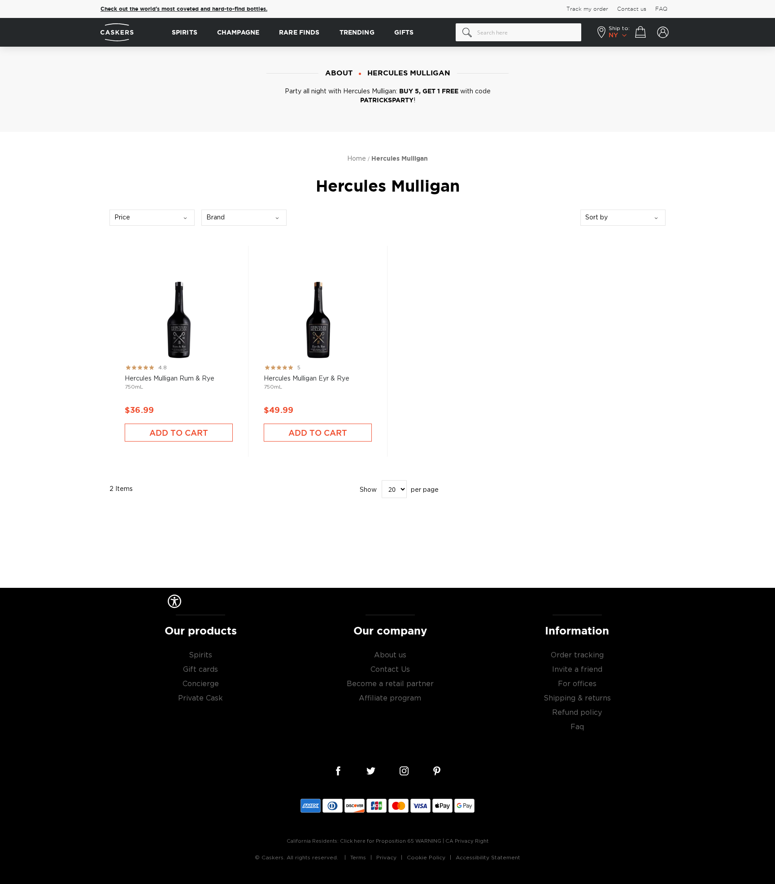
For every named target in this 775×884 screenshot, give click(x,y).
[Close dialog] (552, 353)
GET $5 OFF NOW (475, 474)
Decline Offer (475, 503)
